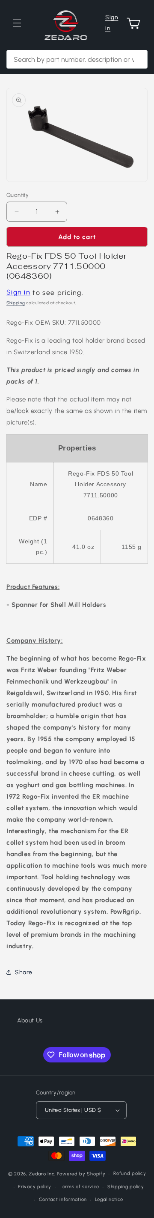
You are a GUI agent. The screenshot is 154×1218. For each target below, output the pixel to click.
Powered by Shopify (81, 1174)
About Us (30, 1020)
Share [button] (24, 972)
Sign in (111, 23)
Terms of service (79, 1186)
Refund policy (129, 1173)
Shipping (15, 303)
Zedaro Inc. (42, 1174)
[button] (17, 23)
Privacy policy (34, 1186)
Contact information (63, 1199)
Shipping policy (125, 1186)
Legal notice (109, 1199)
